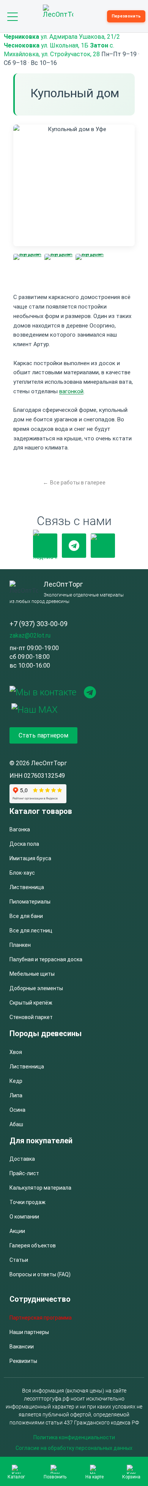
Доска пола (24, 844)
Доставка (22, 1159)
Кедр (15, 1081)
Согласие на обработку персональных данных (74, 1448)
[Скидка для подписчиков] (45, 545)
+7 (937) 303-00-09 (38, 624)
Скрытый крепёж (30, 1003)
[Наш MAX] (34, 709)
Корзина (131, 1477)
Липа (15, 1095)
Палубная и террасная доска (45, 959)
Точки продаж (27, 1202)
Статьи (18, 1260)
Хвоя (15, 1052)
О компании (24, 1217)
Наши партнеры (29, 1332)
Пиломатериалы (29, 902)
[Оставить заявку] (103, 545)
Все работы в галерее (77, 483)
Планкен (20, 945)
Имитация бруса (30, 858)
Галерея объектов (32, 1245)
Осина (17, 1110)
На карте (94, 1477)
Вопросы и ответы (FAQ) (40, 1274)
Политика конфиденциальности (74, 1437)
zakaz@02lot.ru (29, 635)
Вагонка (19, 829)
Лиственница (26, 887)
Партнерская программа (40, 1318)
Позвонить (55, 1477)
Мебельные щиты (32, 974)
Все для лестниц (30, 930)
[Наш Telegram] (74, 545)
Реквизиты (23, 1361)
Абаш (16, 1124)
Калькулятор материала (40, 1188)
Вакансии (21, 1347)
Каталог (16, 1477)
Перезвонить (126, 16)
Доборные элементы (36, 988)
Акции (17, 1231)
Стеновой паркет (31, 1017)
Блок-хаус (22, 873)
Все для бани (26, 916)
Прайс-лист (24, 1173)
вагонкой (71, 391)
